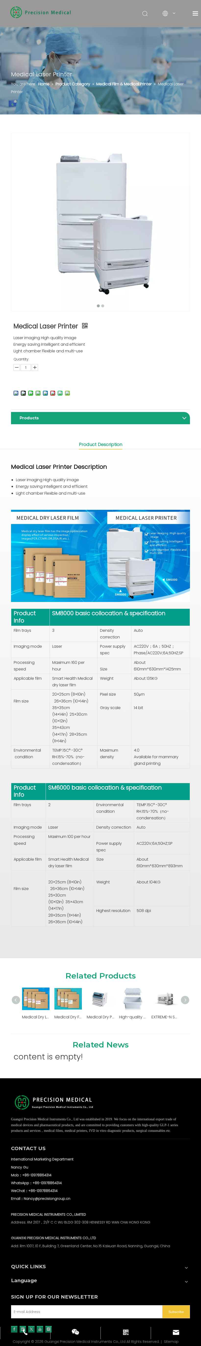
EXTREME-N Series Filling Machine (165, 1017)
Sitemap (171, 1341)
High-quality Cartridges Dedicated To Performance (133, 1017)
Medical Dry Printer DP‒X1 (100, 1017)
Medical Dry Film (68, 1017)
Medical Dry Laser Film (36, 1017)
